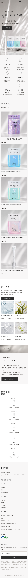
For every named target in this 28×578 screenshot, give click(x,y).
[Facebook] (8, 480)
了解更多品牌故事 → (10, 379)
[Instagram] (5, 480)
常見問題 (3, 500)
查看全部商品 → (5, 107)
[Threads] (10, 480)
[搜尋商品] (22, 2)
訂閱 (14, 557)
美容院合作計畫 (4, 492)
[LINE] (2, 480)
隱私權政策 (3, 507)
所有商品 (3, 487)
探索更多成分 (7, 298)
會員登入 (3, 502)
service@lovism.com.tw (6, 567)
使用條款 (3, 505)
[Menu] (25, 2)
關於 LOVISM (4, 490)
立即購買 (7, 28)
